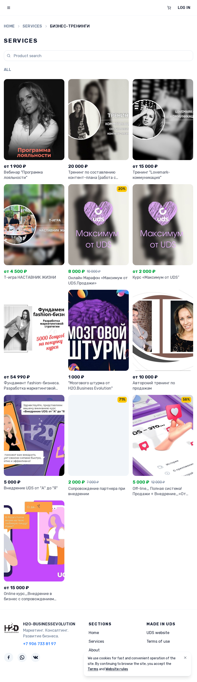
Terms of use (158, 641)
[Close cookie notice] (185, 658)
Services (32, 26)
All (7, 69)
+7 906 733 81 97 (39, 643)
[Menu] (8, 8)
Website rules (116, 669)
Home (9, 26)
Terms (93, 669)
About (94, 650)
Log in (184, 7)
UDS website (158, 632)
